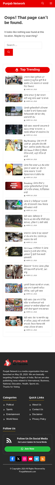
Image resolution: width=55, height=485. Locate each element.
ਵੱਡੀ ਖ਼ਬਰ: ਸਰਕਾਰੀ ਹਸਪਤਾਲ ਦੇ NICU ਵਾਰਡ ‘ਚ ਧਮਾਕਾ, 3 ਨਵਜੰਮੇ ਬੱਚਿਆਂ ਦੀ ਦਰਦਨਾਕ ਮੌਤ (36, 129)
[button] (43, 3)
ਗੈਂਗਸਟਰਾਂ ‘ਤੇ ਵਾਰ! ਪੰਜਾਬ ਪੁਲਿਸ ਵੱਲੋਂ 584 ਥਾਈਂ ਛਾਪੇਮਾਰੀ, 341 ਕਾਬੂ (36, 269)
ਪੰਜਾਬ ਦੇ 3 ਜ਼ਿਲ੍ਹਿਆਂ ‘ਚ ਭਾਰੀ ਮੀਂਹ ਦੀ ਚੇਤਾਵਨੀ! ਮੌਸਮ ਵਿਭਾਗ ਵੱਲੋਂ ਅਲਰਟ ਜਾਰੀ (36, 204)
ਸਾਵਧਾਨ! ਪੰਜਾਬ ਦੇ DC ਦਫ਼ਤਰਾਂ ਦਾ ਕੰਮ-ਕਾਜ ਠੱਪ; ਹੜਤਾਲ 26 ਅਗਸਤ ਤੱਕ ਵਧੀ (36, 236)
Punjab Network (14, 4)
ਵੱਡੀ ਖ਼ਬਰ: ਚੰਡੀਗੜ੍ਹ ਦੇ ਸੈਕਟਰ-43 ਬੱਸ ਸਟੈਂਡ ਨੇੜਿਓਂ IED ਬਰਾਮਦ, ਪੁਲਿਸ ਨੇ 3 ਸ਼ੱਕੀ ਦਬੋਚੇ (37, 219)
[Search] (8, 52)
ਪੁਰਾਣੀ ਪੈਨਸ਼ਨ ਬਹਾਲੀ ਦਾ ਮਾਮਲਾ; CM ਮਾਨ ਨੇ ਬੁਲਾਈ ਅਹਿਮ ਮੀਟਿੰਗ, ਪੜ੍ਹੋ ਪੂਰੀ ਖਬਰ (36, 288)
